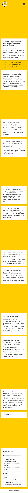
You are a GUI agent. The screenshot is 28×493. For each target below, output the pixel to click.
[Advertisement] (14, 23)
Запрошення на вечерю (9, 461)
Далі (8, 415)
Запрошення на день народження (12, 484)
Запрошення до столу (9, 459)
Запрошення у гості (8, 482)
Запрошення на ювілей (9, 480)
